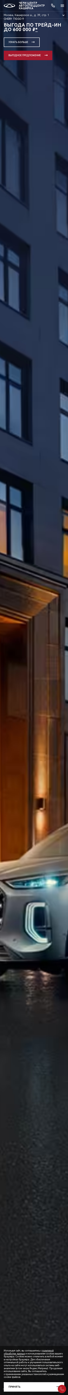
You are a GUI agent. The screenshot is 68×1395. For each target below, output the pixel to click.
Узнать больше (18, 42)
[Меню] (62, 5)
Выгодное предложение (24, 55)
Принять (14, 1387)
